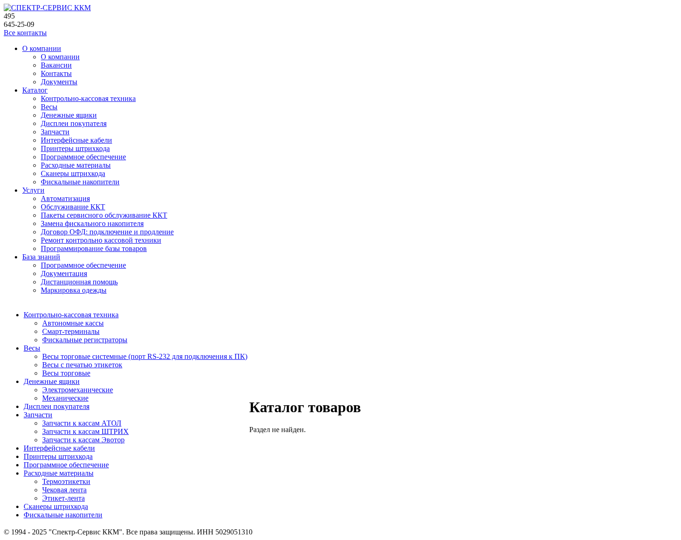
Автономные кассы (73, 323)
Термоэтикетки (66, 481)
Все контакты (25, 33)
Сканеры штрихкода (73, 173)
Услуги (33, 190)
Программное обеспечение (83, 157)
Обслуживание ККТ (73, 207)
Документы (59, 82)
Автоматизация (65, 198)
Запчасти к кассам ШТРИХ (85, 431)
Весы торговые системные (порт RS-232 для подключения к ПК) (144, 356)
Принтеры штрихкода (75, 148)
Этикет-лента (63, 498)
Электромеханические (77, 390)
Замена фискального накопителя (92, 223)
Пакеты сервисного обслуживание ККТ (104, 215)
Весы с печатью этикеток (82, 365)
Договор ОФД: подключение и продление (107, 232)
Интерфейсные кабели (76, 140)
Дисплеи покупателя (74, 123)
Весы (49, 107)
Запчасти (55, 132)
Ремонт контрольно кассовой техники (101, 240)
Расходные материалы (76, 165)
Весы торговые (66, 373)
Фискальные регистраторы (84, 340)
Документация (64, 273)
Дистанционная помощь (79, 282)
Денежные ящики (69, 115)
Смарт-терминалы (71, 331)
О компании (41, 48)
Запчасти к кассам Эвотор (83, 440)
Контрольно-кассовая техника (88, 98)
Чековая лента (64, 490)
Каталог (35, 90)
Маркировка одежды (74, 290)
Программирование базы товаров (94, 248)
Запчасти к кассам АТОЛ (81, 423)
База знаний (41, 257)
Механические (65, 398)
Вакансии (56, 65)
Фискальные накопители (80, 182)
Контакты (56, 73)
